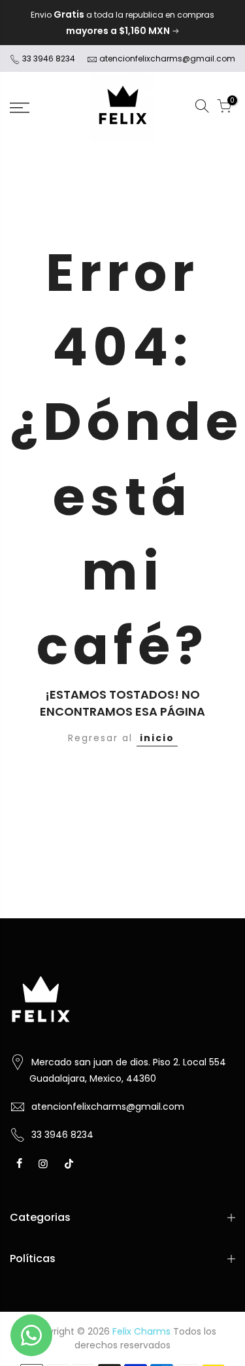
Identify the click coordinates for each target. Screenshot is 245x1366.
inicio (157, 737)
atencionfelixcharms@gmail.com (167, 58)
